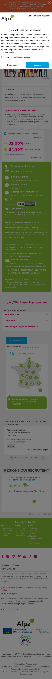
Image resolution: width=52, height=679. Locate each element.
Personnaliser (13, 65)
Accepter (37, 65)
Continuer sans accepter (38, 16)
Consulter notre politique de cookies (15, 57)
